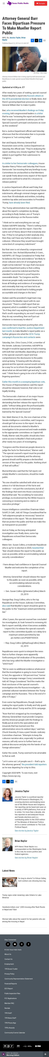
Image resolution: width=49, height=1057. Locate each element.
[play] (3, 1054)
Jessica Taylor (15, 37)
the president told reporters (34, 764)
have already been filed (19, 202)
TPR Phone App (10, 1023)
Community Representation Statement (19, 979)
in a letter (39, 113)
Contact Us (8, 959)
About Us (8, 954)
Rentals (7, 1008)
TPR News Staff (10, 1018)
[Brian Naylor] (7, 844)
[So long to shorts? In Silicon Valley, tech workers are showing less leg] (9, 882)
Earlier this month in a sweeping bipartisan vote (23, 382)
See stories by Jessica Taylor (27, 830)
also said (6, 606)
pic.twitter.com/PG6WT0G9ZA (24, 638)
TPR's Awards (10, 1028)
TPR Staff (8, 1013)
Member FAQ (9, 1003)
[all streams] (46, 1054)
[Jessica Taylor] (7, 795)
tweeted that (38, 548)
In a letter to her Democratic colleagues (20, 163)
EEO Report (9, 988)
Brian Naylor (21, 841)
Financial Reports (11, 984)
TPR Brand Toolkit (11, 969)
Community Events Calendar (15, 1033)
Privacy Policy (9, 974)
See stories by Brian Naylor (26, 857)
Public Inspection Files (12, 993)
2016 (31, 334)
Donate (42, 3)
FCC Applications (11, 998)
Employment (9, 964)
